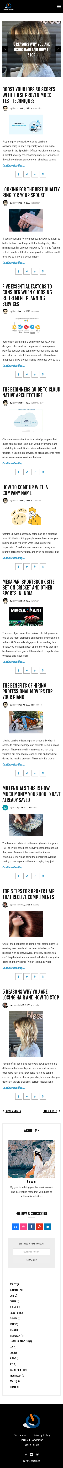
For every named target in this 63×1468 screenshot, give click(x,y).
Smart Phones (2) (18, 1370)
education (37, 108)
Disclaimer (20, 1435)
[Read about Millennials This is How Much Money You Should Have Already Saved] (5, 807)
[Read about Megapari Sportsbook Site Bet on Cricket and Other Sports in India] (5, 601)
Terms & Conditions (32, 1440)
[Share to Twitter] (26, 174)
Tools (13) (15, 1381)
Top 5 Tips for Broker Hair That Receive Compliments (28, 894)
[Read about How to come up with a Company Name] (5, 500)
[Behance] (15, 1226)
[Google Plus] (39, 1226)
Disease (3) (15, 1307)
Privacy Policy (42, 1435)
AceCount (35, 1460)
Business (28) (16, 1290)
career (36, 311)
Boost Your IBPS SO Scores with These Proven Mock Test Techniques (28, 95)
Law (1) (13, 1347)
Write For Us (32, 1444)
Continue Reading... (13, 165)
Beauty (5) (15, 1284)
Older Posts (50, 1111)
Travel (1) (14, 1387)
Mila (14, 807)
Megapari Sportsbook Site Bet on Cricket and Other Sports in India (28, 587)
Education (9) (16, 1313)
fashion (36, 203)
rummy (36, 601)
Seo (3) (13, 1364)
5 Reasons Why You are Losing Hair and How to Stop (31, 49)
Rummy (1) (14, 1358)
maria (15, 904)
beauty (36, 904)
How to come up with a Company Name (25, 490)
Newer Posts (13, 1111)
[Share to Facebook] (18, 174)
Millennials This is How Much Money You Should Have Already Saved (31, 794)
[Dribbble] (23, 1226)
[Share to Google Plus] (35, 174)
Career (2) (14, 1301)
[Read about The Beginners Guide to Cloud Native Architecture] (5, 403)
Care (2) (13, 1295)
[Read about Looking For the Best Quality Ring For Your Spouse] (5, 203)
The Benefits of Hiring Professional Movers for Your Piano (27, 691)
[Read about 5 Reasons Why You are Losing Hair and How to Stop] (5, 1005)
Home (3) (14, 1324)
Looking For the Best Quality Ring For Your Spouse (31, 192)
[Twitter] (37, 1454)
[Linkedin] (47, 1226)
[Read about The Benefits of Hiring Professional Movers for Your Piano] (5, 704)
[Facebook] (31, 1226)
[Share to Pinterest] (43, 174)
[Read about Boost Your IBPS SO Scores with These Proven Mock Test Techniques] (5, 108)
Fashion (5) (15, 1318)
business (37, 500)
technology (38, 403)
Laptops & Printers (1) (21, 1341)
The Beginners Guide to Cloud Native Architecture (31, 392)
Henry (15, 108)
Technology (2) (17, 1375)
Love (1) (13, 1353)
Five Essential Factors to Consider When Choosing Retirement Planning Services (27, 295)
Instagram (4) (17, 1335)
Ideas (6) (14, 1330)
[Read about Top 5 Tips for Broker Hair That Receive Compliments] (5, 904)
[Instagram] (31, 1454)
